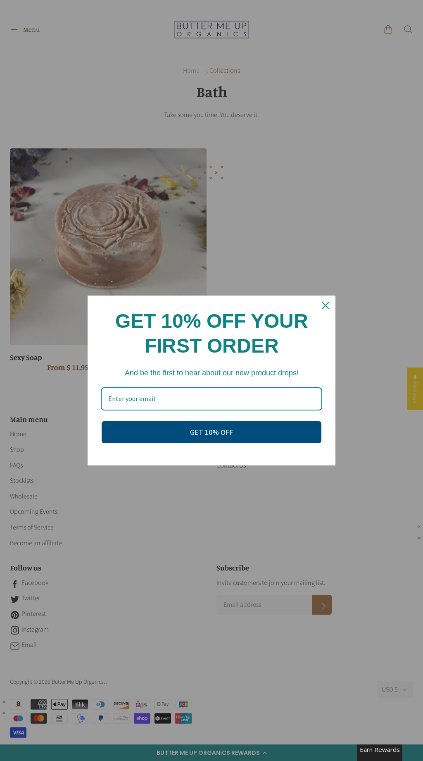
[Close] (325, 305)
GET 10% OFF (211, 432)
